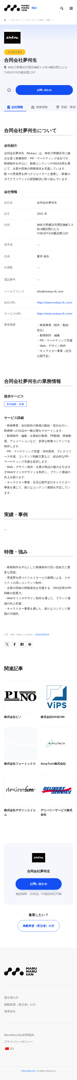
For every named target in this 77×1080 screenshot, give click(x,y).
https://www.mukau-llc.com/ (54, 302)
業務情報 (42, 107)
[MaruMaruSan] (20, 8)
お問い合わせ (44, 90)
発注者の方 (11, 997)
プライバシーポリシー (18, 1041)
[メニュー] (71, 8)
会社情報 (17, 107)
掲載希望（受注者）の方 (38, 925)
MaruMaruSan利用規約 (19, 1035)
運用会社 (10, 1011)
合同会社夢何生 (42, 634)
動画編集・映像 (15, 404)
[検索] (61, 8)
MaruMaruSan (29, 1071)
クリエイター (14, 52)
